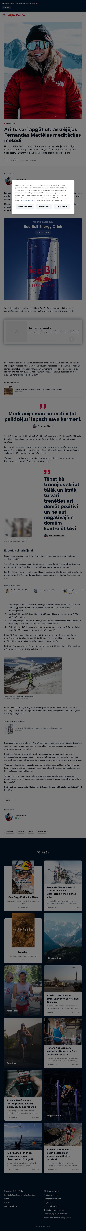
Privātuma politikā (27, 200)
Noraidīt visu (44, 206)
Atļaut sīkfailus (62, 206)
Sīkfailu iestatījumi (25, 206)
